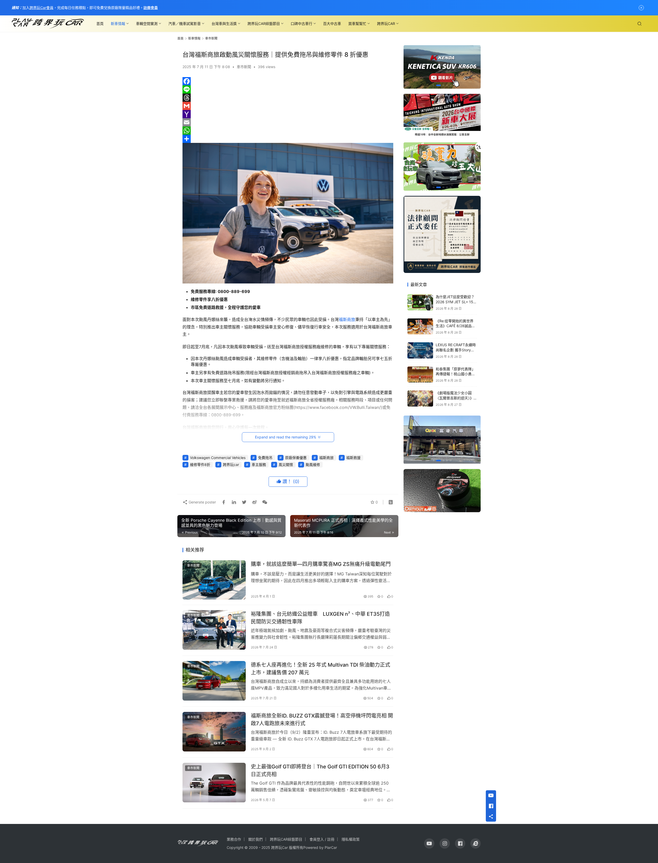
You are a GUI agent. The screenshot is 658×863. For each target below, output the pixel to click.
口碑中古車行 (301, 23)
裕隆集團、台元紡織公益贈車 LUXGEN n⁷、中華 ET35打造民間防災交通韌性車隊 (320, 618)
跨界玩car (231, 464)
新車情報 (118, 23)
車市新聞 (244, 67)
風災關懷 (286, 464)
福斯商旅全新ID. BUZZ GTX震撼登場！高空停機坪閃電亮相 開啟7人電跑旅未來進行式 (322, 719)
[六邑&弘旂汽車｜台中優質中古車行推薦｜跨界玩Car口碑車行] (442, 440)
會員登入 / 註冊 (321, 839)
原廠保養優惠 (296, 457)
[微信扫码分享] (263, 502)
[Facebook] (287, 81)
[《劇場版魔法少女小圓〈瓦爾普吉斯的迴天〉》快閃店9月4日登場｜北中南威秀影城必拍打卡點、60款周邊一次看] (420, 398)
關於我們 (255, 839)
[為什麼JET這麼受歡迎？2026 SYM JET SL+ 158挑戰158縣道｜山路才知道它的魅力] (420, 302)
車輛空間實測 (147, 23)
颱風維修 (313, 464)
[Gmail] (287, 106)
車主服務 (259, 464)
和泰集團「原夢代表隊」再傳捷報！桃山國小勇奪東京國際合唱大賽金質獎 (455, 374)
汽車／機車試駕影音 (184, 23)
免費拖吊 (265, 457)
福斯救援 (353, 457)
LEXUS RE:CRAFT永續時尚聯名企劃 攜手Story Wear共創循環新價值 (456, 350)
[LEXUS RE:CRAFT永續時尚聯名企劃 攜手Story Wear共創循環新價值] (420, 350)
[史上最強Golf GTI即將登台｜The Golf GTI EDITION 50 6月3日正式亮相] (214, 782)
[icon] (429, 843)
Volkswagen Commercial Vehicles (217, 457)
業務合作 (234, 839)
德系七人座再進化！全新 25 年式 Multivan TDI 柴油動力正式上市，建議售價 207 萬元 (320, 668)
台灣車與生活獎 (224, 23)
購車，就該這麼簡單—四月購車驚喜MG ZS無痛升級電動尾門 (321, 564)
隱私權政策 (351, 839)
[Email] (287, 122)
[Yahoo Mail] (287, 114)
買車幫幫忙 (357, 23)
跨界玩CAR (386, 23)
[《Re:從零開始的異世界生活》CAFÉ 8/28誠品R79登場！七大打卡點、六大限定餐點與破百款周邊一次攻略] (420, 326)
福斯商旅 (347, 319)
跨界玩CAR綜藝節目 (264, 23)
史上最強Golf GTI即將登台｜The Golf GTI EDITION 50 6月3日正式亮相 (320, 770)
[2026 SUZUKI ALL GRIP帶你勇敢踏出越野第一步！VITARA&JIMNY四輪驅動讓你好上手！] (442, 166)
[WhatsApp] (287, 130)
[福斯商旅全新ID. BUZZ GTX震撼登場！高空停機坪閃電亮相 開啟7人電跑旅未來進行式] (214, 731)
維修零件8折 (200, 464)
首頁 (100, 23)
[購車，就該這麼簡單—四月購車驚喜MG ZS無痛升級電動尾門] (214, 580)
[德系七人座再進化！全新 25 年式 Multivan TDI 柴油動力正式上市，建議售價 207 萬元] (214, 681)
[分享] (287, 139)
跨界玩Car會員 (41, 7)
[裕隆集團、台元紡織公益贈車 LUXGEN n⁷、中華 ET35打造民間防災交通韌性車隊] (214, 630)
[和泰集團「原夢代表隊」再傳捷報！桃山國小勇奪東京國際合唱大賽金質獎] (420, 374)
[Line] (287, 89)
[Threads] (287, 98)
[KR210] (442, 67)
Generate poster (202, 502)
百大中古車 (332, 23)
